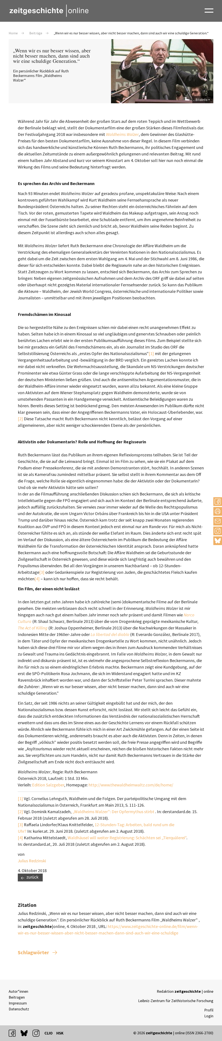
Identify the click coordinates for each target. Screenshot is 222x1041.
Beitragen (17, 997)
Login (208, 1015)
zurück (32, 877)
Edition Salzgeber (48, 784)
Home (13, 33)
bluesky (217, 540)
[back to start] (49, 10)
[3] (41, 572)
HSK (60, 1033)
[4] (37, 578)
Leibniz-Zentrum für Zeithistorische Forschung (175, 1000)
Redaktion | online (185, 991)
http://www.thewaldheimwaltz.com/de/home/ (130, 784)
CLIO (48, 1033)
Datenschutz (19, 1008)
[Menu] (209, 10)
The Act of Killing (32, 628)
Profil (208, 1010)
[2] (20, 418)
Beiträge (35, 33)
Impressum (18, 1003)
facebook (14, 1033)
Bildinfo (201, 99)
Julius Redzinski (32, 860)
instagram (38, 1033)
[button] (217, 501)
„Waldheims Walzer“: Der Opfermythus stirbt (113, 811)
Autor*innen (18, 991)
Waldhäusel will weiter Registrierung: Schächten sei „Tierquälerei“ (127, 837)
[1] (151, 353)
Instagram (217, 531)
